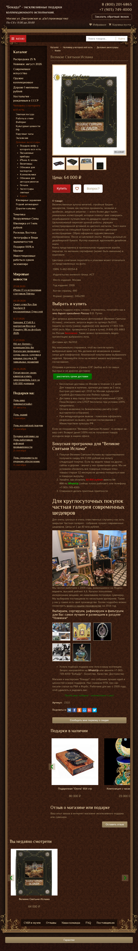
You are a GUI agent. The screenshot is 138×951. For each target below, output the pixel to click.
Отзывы (51, 922)
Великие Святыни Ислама (34, 899)
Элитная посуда (25, 114)
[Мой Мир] (84, 710)
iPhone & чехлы (28, 160)
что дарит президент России (70, 313)
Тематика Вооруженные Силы (26, 216)
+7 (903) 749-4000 (115, 9)
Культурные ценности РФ (28, 128)
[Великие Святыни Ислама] (89, 109)
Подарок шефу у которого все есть (30, 147)
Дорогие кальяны (26, 208)
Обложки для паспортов (27, 169)
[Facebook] (74, 710)
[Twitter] (94, 710)
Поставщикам (105, 922)
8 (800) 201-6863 (117, 4)
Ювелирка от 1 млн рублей (25, 225)
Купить (62, 188)
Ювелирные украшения (28, 200)
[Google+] (89, 710)
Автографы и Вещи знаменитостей (25, 239)
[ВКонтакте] (69, 710)
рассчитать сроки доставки (72, 376)
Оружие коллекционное (23, 80)
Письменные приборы (27, 154)
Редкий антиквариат (27, 204)
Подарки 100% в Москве (23, 249)
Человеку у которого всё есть (26, 107)
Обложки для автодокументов (29, 180)
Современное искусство (21, 71)
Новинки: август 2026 (27, 64)
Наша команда (71, 922)
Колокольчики (28, 174)
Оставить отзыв (115, 824)
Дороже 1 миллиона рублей (25, 89)
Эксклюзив (22, 138)
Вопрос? (93, 188)
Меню (20, 38)
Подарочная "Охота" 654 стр (75, 788)
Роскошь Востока (24, 232)
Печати (24, 185)
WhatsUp (93, 670)
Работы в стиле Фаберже (25, 120)
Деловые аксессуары (28, 142)
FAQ (88, 922)
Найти (121, 38)
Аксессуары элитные (27, 190)
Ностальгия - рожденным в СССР (25, 98)
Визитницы (26, 163)
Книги (23, 196)
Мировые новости (21, 276)
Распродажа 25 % (24, 59)
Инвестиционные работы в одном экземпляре (24, 260)
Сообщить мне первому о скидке (89, 720)
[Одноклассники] (79, 710)
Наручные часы (24, 133)
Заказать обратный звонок (112, 16)
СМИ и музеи (32, 922)
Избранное (99, 24)
